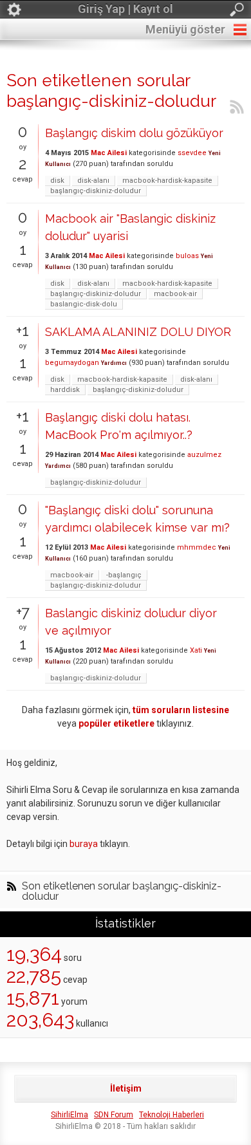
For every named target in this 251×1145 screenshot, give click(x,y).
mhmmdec (196, 547)
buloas (187, 256)
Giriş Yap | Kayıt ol (125, 8)
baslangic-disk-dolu (83, 304)
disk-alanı (93, 180)
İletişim (126, 1088)
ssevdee (192, 153)
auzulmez (204, 455)
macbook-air (175, 294)
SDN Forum (113, 1114)
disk (57, 180)
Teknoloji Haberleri (171, 1114)
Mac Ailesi (109, 153)
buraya (84, 844)
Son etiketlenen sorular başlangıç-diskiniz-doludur (121, 891)
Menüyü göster (185, 29)
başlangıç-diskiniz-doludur (95, 191)
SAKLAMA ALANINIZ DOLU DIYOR (138, 332)
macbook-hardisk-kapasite (167, 180)
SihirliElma (69, 1114)
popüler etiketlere (116, 723)
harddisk (65, 390)
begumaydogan (72, 362)
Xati (196, 650)
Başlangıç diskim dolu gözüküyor (134, 133)
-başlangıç (124, 575)
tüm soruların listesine (181, 710)
